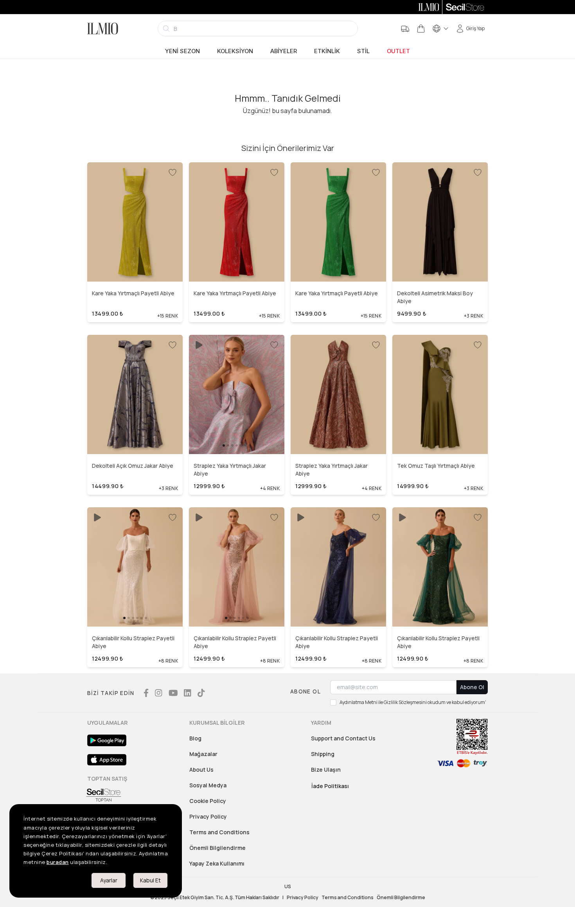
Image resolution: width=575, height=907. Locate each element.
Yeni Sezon (182, 51)
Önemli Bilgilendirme (217, 847)
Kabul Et (150, 880)
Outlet (398, 51)
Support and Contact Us (343, 738)
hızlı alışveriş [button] (135, 261)
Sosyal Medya (207, 785)
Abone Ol (472, 687)
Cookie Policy (207, 801)
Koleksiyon (235, 51)
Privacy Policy (208, 816)
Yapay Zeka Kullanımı (216, 863)
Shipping (322, 754)
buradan (58, 862)
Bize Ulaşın (326, 769)
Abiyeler (283, 51)
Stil (363, 51)
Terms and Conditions (219, 832)
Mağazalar (203, 754)
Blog (195, 738)
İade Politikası (330, 786)
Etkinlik (327, 51)
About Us (201, 769)
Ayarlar (108, 880)
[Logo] (102, 28)
